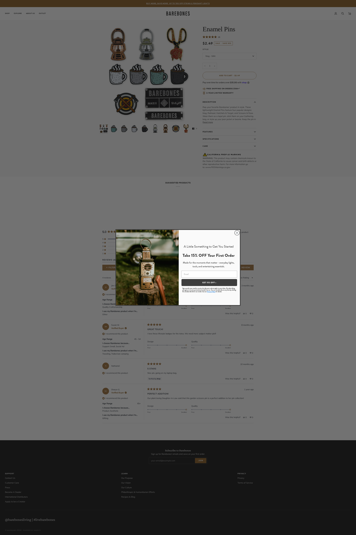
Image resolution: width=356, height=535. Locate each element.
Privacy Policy (211, 291)
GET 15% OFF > (209, 282)
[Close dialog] (237, 232)
